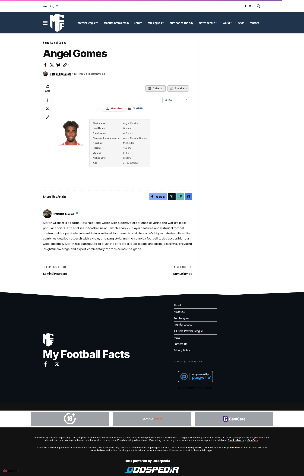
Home (46, 42)
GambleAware (236, 440)
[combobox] (176, 99)
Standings (181, 88)
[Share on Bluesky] (58, 65)
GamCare (252, 440)
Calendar (158, 88)
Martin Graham (61, 74)
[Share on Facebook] (45, 65)
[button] (258, 6)
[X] (250, 6)
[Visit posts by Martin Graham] (45, 73)
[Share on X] (51, 65)
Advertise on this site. (195, 388)
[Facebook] (245, 6)
